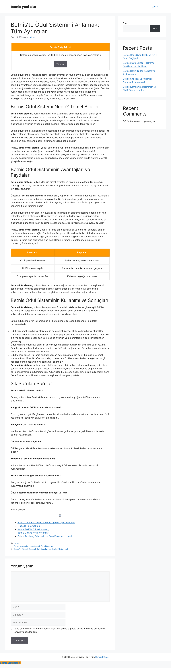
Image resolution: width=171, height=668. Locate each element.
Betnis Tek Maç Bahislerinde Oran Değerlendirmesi (45, 536)
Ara (125, 23)
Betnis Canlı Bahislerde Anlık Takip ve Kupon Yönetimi (46, 522)
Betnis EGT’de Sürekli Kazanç (33, 529)
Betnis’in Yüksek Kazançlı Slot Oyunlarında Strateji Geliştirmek (41, 549)
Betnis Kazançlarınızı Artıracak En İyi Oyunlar (33, 546)
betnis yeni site (23, 7)
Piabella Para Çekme (29, 526)
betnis (155, 6)
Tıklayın (60, 64)
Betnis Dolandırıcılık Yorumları (33, 532)
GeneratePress (102, 657)
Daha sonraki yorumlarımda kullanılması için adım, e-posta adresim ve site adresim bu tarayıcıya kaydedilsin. (60, 630)
